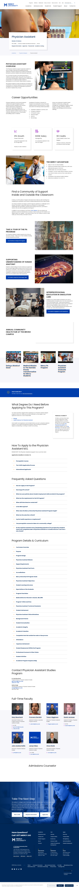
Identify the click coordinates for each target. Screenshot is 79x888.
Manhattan (53, 850)
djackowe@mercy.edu (70, 725)
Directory (65, 834)
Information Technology (43, 866)
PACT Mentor (34, 210)
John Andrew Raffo (18, 746)
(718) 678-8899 (66, 855)
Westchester (41, 850)
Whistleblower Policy (68, 865)
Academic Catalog (39, 46)
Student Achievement (67, 843)
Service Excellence (67, 841)
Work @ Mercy (66, 838)
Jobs (63, 2)
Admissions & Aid (38, 6)
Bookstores (53, 838)
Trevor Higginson (52, 717)
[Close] (77, 885)
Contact (40, 843)
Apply (64, 832)
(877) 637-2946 (54, 855)
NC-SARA (59, 865)
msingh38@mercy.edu (17, 688)
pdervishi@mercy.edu (35, 724)
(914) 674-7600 (41, 855)
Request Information (17, 46)
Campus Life (40, 836)
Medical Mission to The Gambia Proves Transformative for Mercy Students (30, 371)
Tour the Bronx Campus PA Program (16, 240)
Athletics (36, 2)
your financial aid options (61, 424)
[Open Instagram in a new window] (14, 869)
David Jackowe (69, 717)
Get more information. (28, 393)
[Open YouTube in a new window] (16, 869)
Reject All (60, 885)
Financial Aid (31, 46)
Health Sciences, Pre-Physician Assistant (23, 420)
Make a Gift (29, 856)
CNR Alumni (23, 856)
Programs (31, 2)
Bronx (64, 850)
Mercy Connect (47, 2)
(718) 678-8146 (16, 728)
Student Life (48, 6)
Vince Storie (50, 746)
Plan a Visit (17, 814)
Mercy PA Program (44, 367)
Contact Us (72, 6)
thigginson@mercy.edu (53, 724)
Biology (15, 418)
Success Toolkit (54, 841)
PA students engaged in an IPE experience (58, 311)
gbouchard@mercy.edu (17, 681)
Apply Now (24, 46)
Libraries (52, 834)
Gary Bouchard (17, 717)
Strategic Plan (61, 866)
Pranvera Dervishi (35, 717)
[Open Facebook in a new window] (12, 869)
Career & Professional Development (55, 844)
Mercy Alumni (16, 856)
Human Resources (31, 866)
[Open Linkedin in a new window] (21, 869)
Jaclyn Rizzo (33, 746)
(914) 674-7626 (15, 682)
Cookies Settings (51, 885)
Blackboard (41, 2)
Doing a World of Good (13, 367)
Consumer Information (38, 865)
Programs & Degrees (23, 53)
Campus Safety (54, 836)
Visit (51, 832)
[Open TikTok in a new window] (18, 869)
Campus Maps (66, 836)
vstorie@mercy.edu (52, 752)
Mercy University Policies (50, 865)
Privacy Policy (53, 866)
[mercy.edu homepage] (11, 5)
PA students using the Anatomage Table (17, 277)
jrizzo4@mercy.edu (35, 754)
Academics (28, 6)
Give (60, 2)
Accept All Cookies (69, 885)
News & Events (55, 2)
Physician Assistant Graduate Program (62, 369)
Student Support (57, 6)
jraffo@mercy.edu (17, 752)
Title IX (29, 865)
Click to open (29, 7)
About (65, 6)
